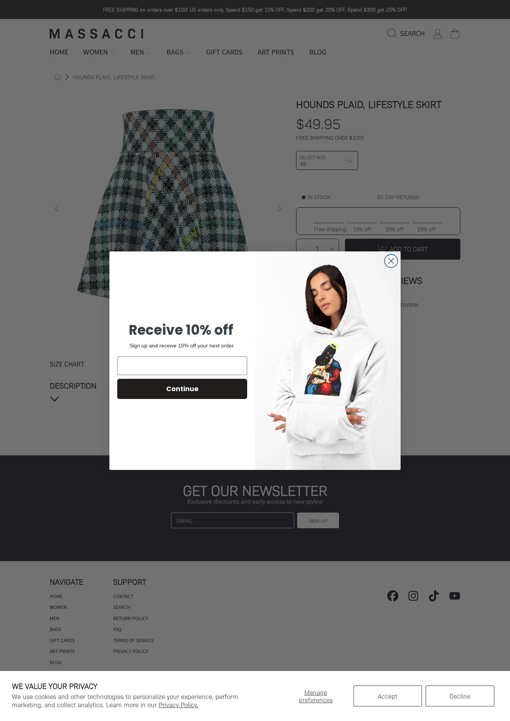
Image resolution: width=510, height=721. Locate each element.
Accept (388, 696)
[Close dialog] (391, 260)
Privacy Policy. (178, 704)
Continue (182, 388)
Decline (460, 696)
